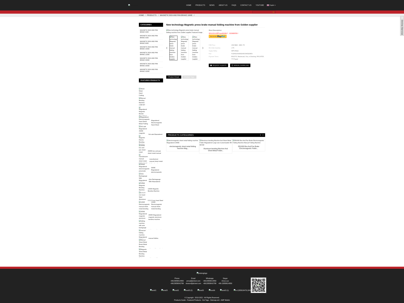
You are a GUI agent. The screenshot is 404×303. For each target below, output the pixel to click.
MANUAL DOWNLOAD (241, 65)
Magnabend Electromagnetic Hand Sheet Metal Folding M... (156, 125)
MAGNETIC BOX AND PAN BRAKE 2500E (149, 64)
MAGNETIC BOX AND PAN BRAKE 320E (149, 31)
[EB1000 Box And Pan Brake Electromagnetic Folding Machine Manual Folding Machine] (249, 141)
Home (188, 5)
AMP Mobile (225, 300)
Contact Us (245, 5)
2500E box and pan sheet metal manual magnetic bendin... (154, 153)
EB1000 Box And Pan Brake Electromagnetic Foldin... (248, 147)
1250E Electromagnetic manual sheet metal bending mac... (156, 206)
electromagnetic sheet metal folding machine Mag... (182, 147)
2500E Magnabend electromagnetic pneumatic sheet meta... (156, 172)
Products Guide (180, 300)
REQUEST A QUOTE (220, 65)
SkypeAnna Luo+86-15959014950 (225, 280)
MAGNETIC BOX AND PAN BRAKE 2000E (149, 59)
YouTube (260, 5)
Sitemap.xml (214, 300)
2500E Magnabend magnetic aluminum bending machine (154, 217)
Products (200, 5)
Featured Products (194, 300)
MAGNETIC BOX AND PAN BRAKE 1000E (176, 15)
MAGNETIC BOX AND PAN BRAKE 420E (149, 36)
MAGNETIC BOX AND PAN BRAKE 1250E (149, 53)
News (212, 5)
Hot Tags (205, 300)
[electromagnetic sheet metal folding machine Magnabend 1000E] (183, 141)
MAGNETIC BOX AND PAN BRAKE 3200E (149, 70)
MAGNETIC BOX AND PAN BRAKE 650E (149, 42)
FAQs (234, 5)
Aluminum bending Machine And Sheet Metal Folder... (215, 150)
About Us (223, 5)
